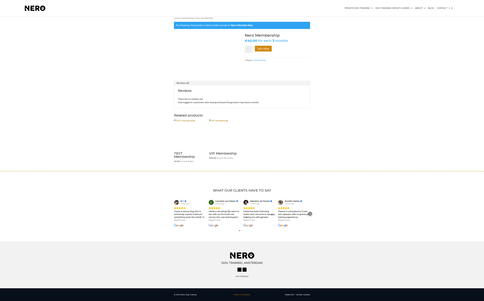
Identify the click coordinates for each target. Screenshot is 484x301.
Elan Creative (304, 295)
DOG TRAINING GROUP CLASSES (392, 8)
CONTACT (442, 8)
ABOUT (419, 8)
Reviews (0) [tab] (183, 83)
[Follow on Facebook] (239, 270)
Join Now (263, 48)
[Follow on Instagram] (245, 270)
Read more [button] (180, 220)
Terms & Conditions (242, 295)
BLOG (431, 8)
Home (177, 18)
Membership (188, 18)
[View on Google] (176, 202)
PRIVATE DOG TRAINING (357, 8)
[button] (174, 214)
